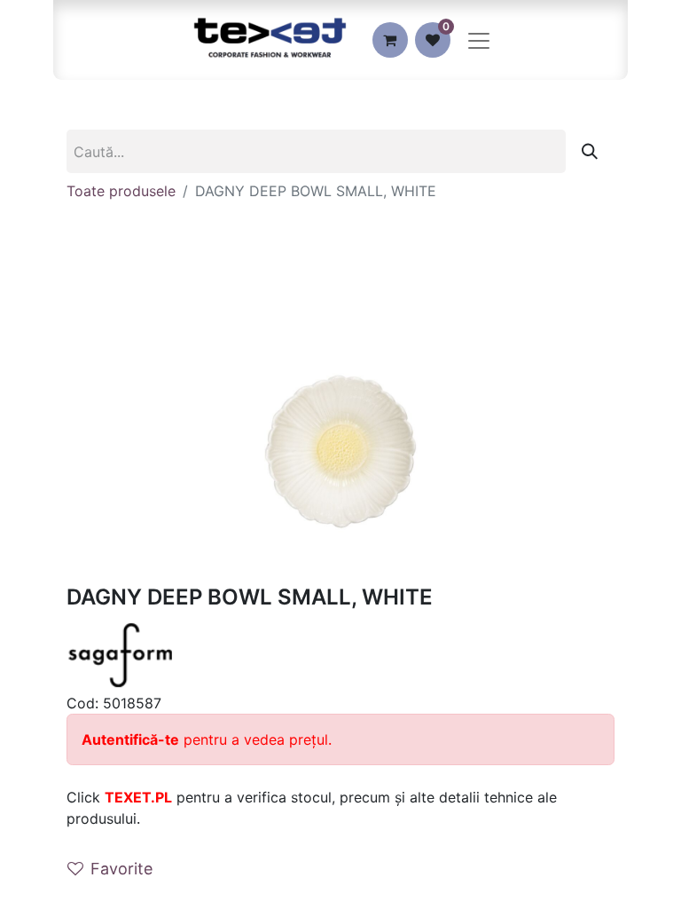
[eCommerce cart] (390, 40)
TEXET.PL (138, 797)
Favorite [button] (121, 868)
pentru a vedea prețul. (207, 739)
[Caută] (589, 151)
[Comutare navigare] (479, 40)
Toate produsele (121, 191)
